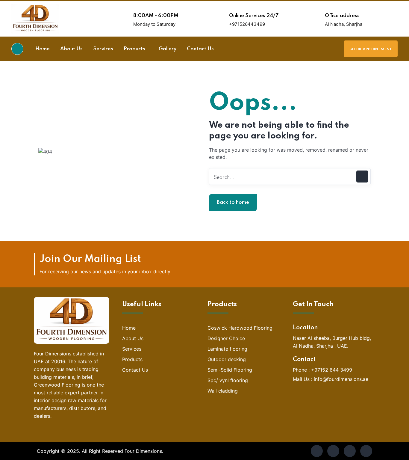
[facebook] (317, 451)
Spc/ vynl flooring (227, 380)
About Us (132, 338)
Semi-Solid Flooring (229, 370)
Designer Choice (226, 338)
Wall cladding (222, 391)
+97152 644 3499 (331, 370)
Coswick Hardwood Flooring (239, 328)
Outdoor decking (226, 359)
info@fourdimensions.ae (341, 379)
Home (129, 328)
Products (132, 359)
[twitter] (333, 451)
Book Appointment (370, 49)
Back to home (233, 202)
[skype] (350, 451)
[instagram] (366, 451)
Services (131, 349)
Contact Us (135, 370)
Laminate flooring (227, 349)
